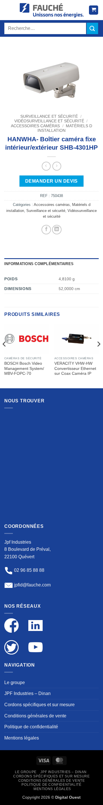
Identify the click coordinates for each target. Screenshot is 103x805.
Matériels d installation (64, 128)
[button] (9, 10)
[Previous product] (56, 166)
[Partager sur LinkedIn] (57, 229)
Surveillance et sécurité (49, 116)
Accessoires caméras (35, 126)
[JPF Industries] (51, 10)
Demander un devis (51, 181)
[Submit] (92, 28)
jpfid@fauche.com (32, 584)
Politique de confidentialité (31, 726)
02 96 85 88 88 (29, 570)
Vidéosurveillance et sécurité (49, 121)
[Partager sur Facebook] (46, 229)
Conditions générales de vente (35, 715)
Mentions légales (21, 737)
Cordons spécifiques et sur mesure (39, 704)
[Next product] (46, 166)
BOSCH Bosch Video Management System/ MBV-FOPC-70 (24, 368)
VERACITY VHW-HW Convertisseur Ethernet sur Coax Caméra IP (75, 368)
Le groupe (14, 682)
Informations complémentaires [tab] (39, 264)
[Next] (98, 355)
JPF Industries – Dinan (27, 693)
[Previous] (4, 355)
